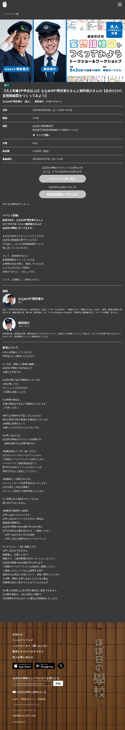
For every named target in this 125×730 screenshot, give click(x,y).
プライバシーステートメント (26, 705)
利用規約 (42, 699)
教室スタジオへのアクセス (28, 651)
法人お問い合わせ (23, 657)
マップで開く (43, 135)
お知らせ (18, 634)
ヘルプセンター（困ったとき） (31, 645)
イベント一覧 (11, 13)
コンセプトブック (23, 640)
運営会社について (29, 699)
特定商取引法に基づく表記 (24, 716)
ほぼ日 (15, 699)
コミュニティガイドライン (24, 710)
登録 (58, 683)
